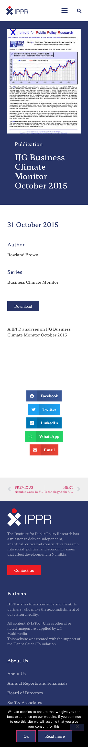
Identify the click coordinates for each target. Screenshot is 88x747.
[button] (64, 8)
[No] (77, 727)
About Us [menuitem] (16, 673)
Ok (26, 736)
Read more (55, 736)
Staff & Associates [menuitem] (24, 702)
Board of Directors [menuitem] (25, 692)
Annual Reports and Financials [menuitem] (37, 683)
